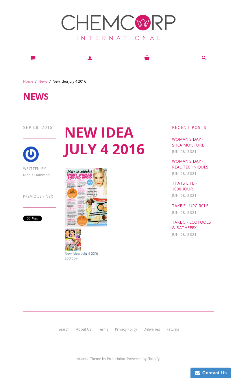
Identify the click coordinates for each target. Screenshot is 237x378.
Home (28, 81)
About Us (83, 329)
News (42, 81)
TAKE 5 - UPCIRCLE (190, 205)
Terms (103, 329)
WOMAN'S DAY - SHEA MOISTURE (188, 142)
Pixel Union (116, 358)
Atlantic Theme (89, 358)
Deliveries (152, 329)
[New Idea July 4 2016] (112, 213)
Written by (34, 168)
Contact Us (213, 372)
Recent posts (189, 127)
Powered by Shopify (143, 358)
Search (63, 329)
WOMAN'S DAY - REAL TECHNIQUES (190, 164)
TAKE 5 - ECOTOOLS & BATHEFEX (191, 225)
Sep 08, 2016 (38, 127)
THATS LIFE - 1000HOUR (184, 186)
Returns (172, 329)
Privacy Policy (126, 329)
